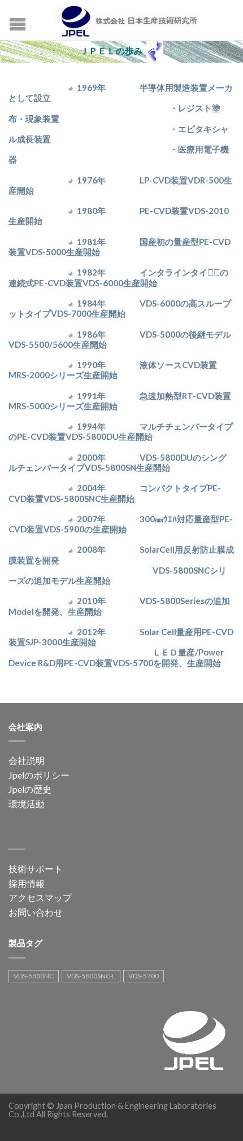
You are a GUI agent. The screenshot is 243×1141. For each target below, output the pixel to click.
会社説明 (26, 760)
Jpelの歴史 (29, 789)
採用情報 (26, 883)
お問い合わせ (35, 912)
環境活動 (26, 803)
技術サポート (35, 868)
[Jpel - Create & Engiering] (131, 20)
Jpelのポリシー (39, 775)
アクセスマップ (40, 897)
